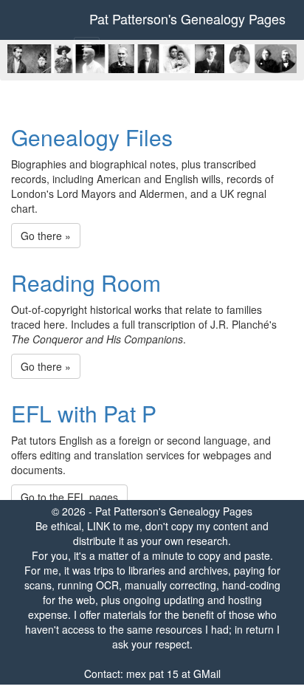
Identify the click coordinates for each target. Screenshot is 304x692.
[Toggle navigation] (87, 46)
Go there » (46, 235)
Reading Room (86, 282)
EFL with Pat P (83, 413)
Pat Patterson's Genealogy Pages (187, 18)
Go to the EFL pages (69, 497)
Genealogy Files (92, 137)
